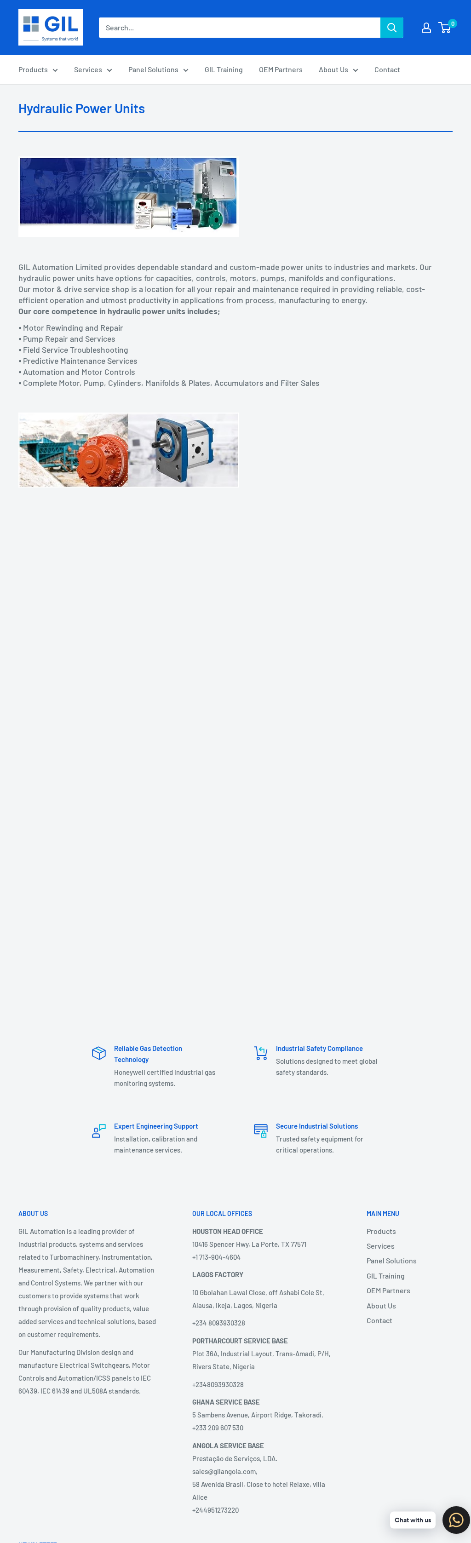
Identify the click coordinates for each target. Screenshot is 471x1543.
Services (88, 69)
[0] (445, 27)
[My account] (426, 28)
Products (33, 69)
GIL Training (224, 69)
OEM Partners (281, 69)
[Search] (391, 27)
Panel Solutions (153, 69)
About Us (333, 69)
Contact (387, 69)
